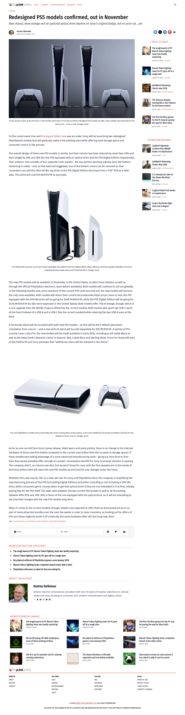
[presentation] (146, 50)
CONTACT (12, 686)
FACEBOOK (98, 683)
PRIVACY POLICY (143, 683)
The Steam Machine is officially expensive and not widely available (98, 656)
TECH (36, 5)
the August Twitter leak (53, 136)
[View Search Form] (175, 5)
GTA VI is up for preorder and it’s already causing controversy (44, 656)
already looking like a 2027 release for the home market (164, 103)
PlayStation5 (30, 521)
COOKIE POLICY (142, 686)
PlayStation (19, 521)
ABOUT (11, 680)
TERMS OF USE (142, 680)
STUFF (79, 5)
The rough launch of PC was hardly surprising (46, 551)
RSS (95, 680)
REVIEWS (71, 5)
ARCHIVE (12, 683)
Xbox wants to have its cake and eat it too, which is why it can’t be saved (156, 656)
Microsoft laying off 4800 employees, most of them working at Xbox (42, 639)
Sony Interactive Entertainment (51, 521)
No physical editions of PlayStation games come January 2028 (41, 560)
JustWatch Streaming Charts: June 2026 (161, 87)
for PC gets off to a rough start (39, 555)
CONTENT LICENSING (144, 689)
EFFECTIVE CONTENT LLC (86, 703)
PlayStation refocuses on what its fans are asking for (36, 569)
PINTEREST (98, 689)
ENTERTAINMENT (57, 5)
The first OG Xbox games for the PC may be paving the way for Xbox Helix (163, 120)
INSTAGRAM (98, 686)
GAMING (44, 5)
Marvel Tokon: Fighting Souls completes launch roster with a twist (42, 564)
